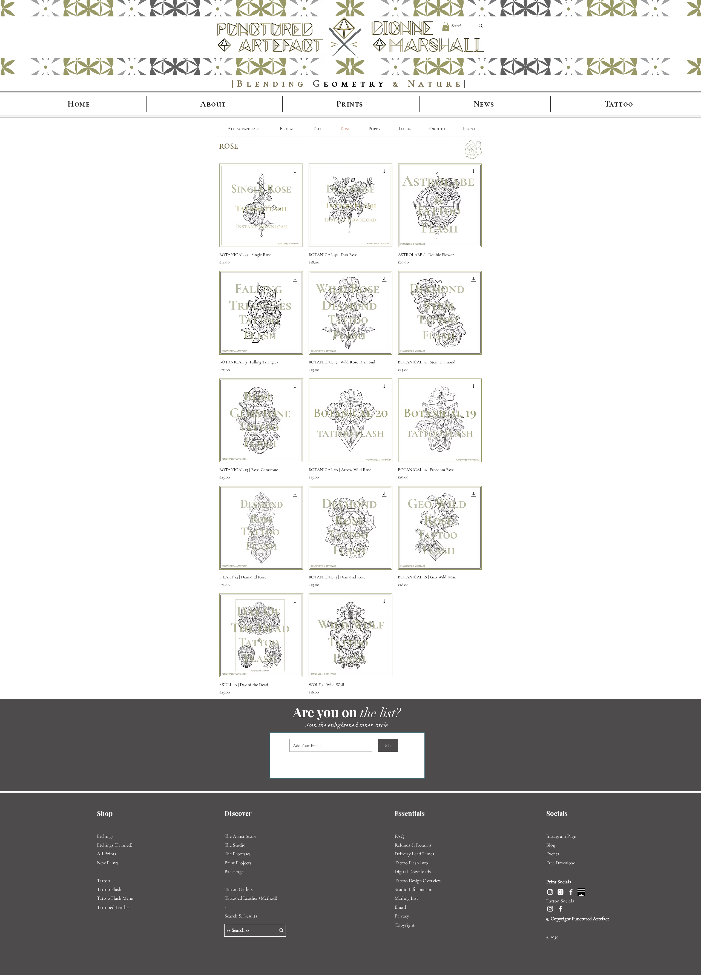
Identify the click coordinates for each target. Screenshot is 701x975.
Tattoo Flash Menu (115, 898)
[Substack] (581, 892)
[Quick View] (261, 205)
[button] (446, 26)
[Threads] (560, 892)
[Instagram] (550, 892)
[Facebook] (571, 892)
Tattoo (103, 880)
